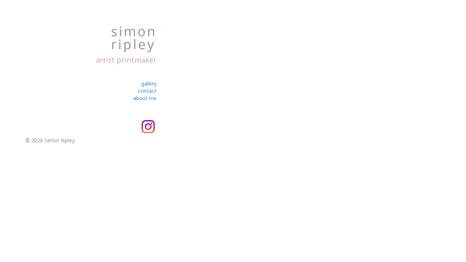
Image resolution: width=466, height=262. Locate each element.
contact (147, 90)
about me (145, 98)
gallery (149, 83)
